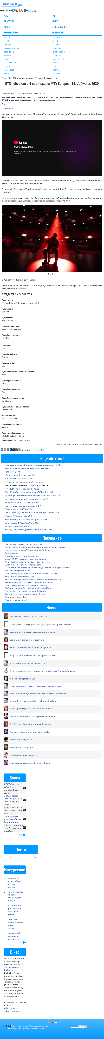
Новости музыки (7, 108)
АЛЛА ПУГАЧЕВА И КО (11, 63)
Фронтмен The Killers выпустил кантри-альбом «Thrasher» (25, 594)
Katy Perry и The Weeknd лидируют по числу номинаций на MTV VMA (28, 529)
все (21, 942)
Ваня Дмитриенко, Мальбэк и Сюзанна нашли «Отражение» (25, 591)
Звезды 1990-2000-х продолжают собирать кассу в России (25, 559)
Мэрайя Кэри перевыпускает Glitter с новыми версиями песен (26, 585)
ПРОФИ (55, 63)
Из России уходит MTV (13, 471)
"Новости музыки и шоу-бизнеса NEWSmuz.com (13, 967)
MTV (16, 440)
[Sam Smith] (52, 271)
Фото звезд (40, 1029)
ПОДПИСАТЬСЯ (9, 70)
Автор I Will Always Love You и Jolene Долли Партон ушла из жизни (28, 562)
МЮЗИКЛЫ (7, 55)
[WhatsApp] (19, 449)
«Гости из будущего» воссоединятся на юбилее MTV (23, 506)
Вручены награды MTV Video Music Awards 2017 (21, 523)
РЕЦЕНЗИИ (7, 45)
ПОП (54, 16)
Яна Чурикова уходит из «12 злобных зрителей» (21, 502)
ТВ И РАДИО (58, 32)
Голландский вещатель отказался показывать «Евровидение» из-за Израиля (31, 573)
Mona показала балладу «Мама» (16, 597)
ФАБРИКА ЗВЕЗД (58, 59)
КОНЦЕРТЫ (56, 37)
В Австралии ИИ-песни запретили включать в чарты (23, 564)
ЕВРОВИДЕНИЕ (11, 32)
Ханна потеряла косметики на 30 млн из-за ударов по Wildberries (27, 550)
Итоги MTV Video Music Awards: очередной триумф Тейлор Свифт (27, 468)
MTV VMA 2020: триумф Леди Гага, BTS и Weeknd (22, 489)
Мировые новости (12, 1008)
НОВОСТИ (7, 37)
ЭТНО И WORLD (59, 27)
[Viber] (16, 449)
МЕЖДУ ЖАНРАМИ (59, 52)
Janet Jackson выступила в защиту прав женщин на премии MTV (27, 499)
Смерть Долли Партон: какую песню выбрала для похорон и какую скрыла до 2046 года (35, 547)
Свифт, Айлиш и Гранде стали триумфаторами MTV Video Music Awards (29, 492)
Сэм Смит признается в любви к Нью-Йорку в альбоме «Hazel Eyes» (28, 588)
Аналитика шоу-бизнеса (30, 1029)
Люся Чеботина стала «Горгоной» (16, 600)
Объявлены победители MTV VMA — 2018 (19, 509)
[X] (11, 449)
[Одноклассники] (5, 449)
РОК (6, 16)
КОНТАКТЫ (56, 73)
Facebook (30, 11)
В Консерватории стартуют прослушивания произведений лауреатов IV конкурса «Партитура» (37, 567)
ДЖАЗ (7, 27)
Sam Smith (26, 440)
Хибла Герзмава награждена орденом (18, 570)
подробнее (10, 1002)
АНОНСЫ (55, 41)
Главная (4, 78)
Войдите (60, 444)
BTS (20, 440)
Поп (10, 78)
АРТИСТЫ (7, 66)
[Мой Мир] (8, 449)
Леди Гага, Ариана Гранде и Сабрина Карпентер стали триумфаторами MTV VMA (33, 465)
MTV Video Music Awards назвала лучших (19, 478)
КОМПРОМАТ (57, 48)
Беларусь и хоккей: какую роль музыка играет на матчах (14, 936)
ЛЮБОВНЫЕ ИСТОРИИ (11, 48)
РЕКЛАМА (56, 70)
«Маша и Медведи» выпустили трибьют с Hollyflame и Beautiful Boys (29, 582)
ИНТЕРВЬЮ (56, 45)
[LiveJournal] (13, 449)
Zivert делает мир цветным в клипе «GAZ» (19, 576)
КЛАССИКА (9, 21)
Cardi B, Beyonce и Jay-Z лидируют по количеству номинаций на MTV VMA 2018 (32, 512)
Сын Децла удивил (11, 553)
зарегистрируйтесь (73, 444)
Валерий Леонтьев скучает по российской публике (22, 556)
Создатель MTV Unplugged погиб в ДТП (18, 516)
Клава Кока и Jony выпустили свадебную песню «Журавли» (30, 763)
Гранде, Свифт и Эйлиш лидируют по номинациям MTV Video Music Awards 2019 (32, 495)
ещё (20, 834)
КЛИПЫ (6, 41)
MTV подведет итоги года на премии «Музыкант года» (24, 482)
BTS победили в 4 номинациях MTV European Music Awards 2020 (27, 485)
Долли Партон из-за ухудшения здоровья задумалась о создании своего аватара (33, 579)
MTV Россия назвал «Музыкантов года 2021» (20, 475)
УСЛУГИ (6, 73)
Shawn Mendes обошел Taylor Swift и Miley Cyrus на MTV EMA (26, 519)
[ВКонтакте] (2, 449)
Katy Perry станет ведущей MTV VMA (17, 526)
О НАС (55, 66)
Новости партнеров (13, 1011)
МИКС (55, 21)
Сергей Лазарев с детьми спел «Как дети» (24, 755)
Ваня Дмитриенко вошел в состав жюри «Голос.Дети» (23, 544)
